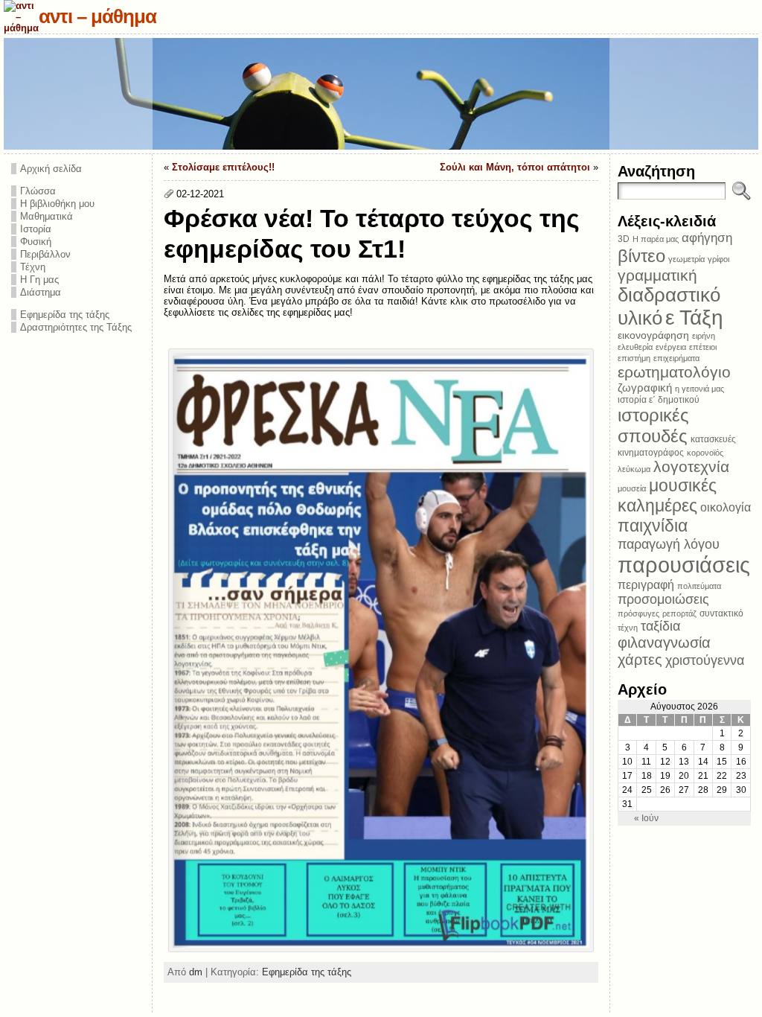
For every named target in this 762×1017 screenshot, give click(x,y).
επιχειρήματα (676, 358)
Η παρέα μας (656, 239)
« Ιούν (646, 818)
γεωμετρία (686, 259)
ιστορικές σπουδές (653, 425)
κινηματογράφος (651, 452)
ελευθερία (635, 346)
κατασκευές (713, 439)
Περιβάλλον (45, 254)
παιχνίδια (653, 525)
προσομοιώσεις (663, 599)
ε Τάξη (694, 317)
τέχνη (628, 627)
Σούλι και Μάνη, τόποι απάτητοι (515, 167)
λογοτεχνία (691, 466)
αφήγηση (707, 238)
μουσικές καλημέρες (667, 495)
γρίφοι (718, 259)
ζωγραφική (645, 387)
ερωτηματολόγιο (674, 371)
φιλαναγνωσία (664, 642)
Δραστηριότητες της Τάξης (76, 327)
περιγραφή (646, 584)
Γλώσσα (38, 191)
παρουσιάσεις (684, 564)
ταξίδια (660, 626)
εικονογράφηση (653, 335)
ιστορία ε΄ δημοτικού (658, 400)
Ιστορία (35, 229)
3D (624, 239)
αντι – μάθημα (97, 16)
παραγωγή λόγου (669, 544)
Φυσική (35, 241)
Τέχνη (32, 266)
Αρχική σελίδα (51, 168)
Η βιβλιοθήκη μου (57, 203)
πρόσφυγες (638, 613)
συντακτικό (721, 613)
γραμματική (657, 275)
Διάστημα (40, 292)
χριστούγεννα (704, 660)
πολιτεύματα (699, 585)
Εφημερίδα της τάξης (64, 314)
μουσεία (632, 488)
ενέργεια (671, 346)
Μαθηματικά (46, 216)
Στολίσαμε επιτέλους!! (223, 167)
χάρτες (640, 659)
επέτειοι (703, 346)
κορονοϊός (705, 452)
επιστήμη (634, 358)
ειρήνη (703, 335)
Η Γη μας (39, 279)
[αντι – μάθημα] (381, 94)
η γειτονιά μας (699, 388)
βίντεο (641, 256)
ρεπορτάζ (679, 613)
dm (195, 972)
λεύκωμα (634, 469)
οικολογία (725, 507)
